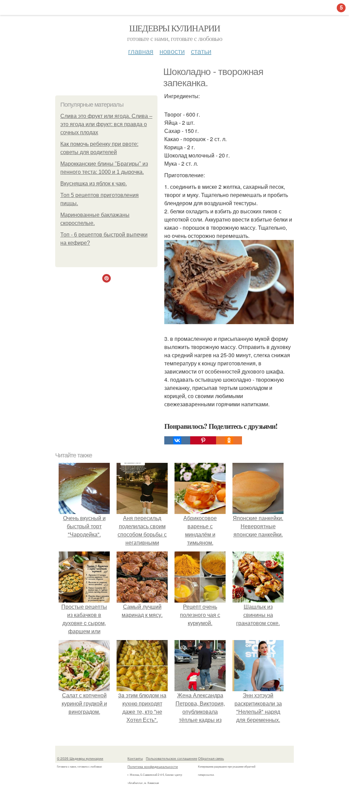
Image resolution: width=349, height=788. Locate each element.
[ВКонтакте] (177, 440)
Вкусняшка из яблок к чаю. (93, 183)
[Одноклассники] (229, 440)
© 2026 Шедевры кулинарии (80, 758)
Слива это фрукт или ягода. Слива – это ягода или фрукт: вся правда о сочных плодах (106, 124)
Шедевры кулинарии (174, 28)
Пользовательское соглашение (171, 758)
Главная (140, 51)
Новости (172, 51)
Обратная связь (211, 758)
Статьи (201, 51)
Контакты (135, 758)
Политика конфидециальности (152, 766)
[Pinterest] (203, 440)
